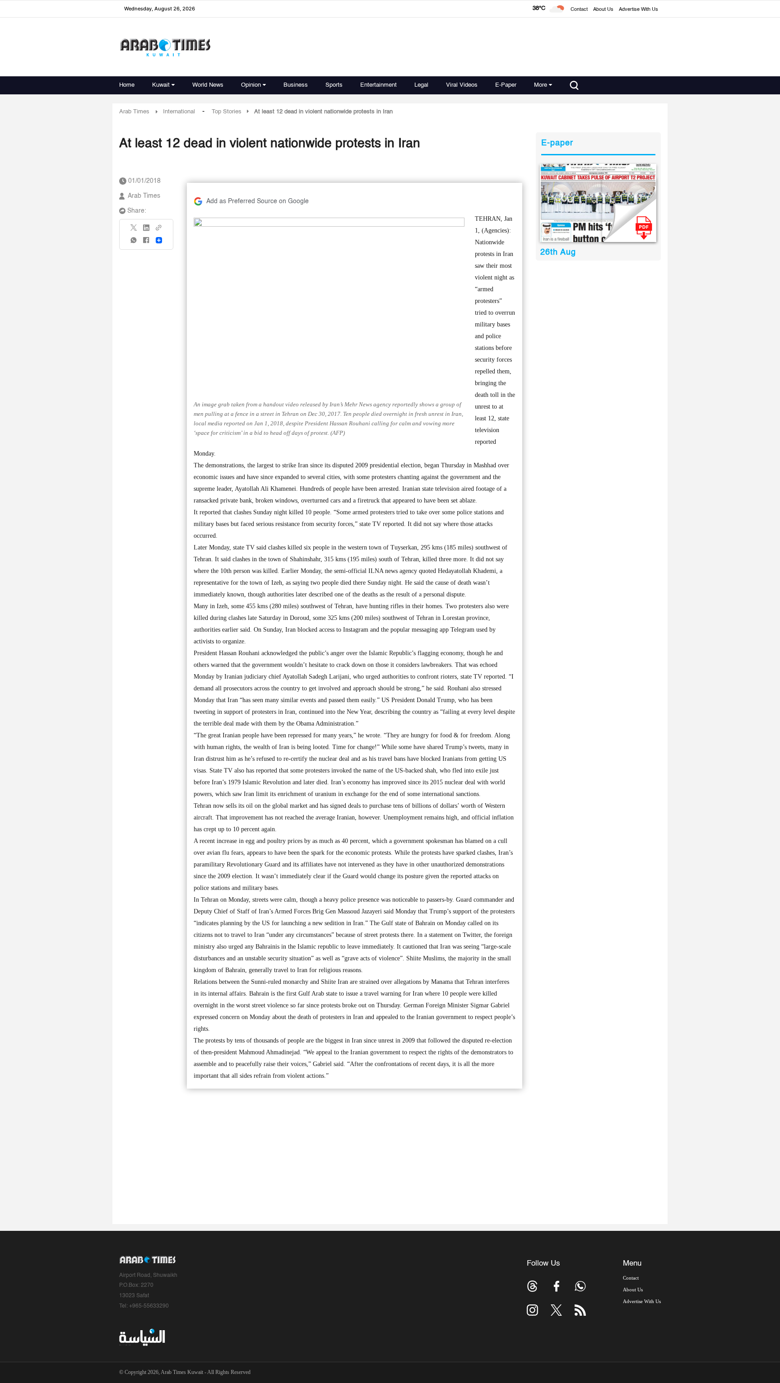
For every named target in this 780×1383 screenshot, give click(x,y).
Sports (334, 85)
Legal (421, 85)
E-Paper (505, 85)
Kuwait (161, 85)
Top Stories (226, 112)
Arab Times (134, 112)
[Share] (159, 240)
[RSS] (580, 1310)
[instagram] (532, 1310)
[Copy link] (159, 230)
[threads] (532, 1286)
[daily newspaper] (598, 203)
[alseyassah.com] (141, 1337)
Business (295, 85)
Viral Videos (462, 85)
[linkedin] (146, 230)
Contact (579, 9)
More (540, 85)
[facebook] (146, 243)
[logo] (165, 47)
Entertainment (378, 85)
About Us (603, 9)
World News (207, 85)
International (179, 112)
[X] (134, 230)
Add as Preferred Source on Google (257, 201)
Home (127, 85)
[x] (556, 1310)
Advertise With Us (638, 9)
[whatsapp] (134, 243)
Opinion (251, 85)
